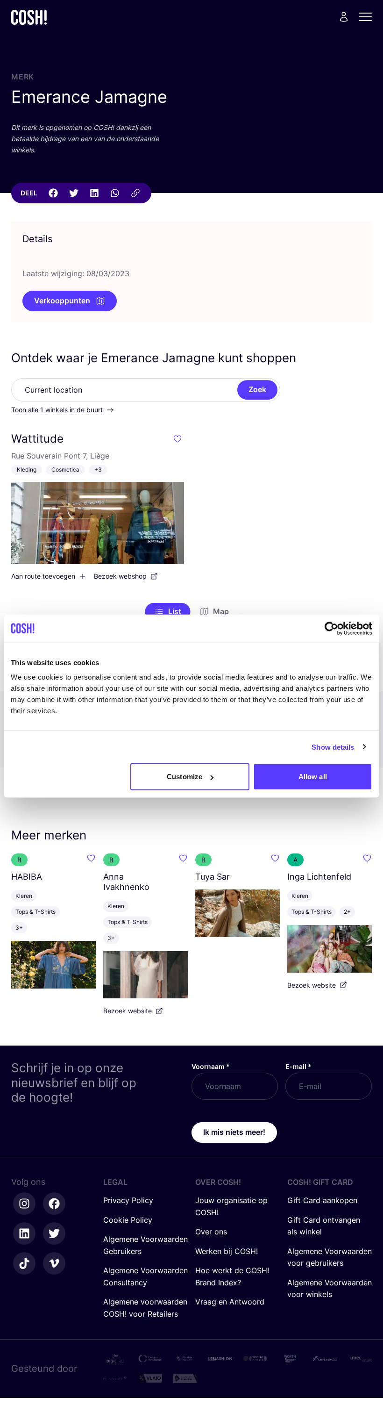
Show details (333, 747)
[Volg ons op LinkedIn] (24, 1233)
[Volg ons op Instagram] (24, 1203)
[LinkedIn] (94, 193)
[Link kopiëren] (135, 193)
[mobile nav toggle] (368, 17)
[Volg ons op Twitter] (54, 1233)
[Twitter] (74, 193)
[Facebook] (53, 193)
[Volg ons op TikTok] (24, 1263)
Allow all (312, 777)
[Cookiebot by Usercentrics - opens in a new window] (331, 628)
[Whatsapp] (115, 193)
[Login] (343, 17)
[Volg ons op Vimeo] (54, 1263)
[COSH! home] (29, 17)
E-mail (298, 1066)
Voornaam (211, 1066)
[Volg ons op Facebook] (54, 1203)
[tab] (168, 612)
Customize (184, 777)
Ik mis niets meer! (234, 1132)
